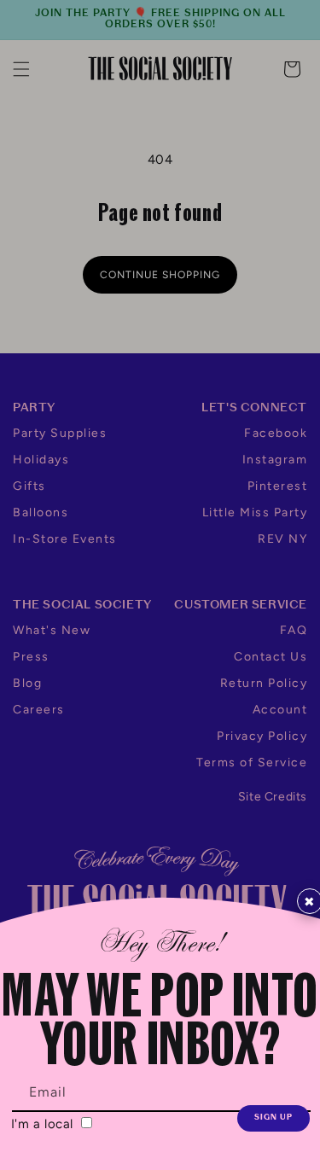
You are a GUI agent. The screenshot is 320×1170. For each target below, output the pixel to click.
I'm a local (44, 1124)
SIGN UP (273, 1117)
